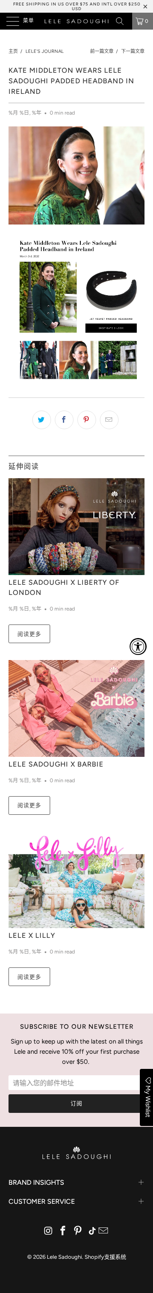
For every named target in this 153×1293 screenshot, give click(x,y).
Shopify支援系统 (105, 1257)
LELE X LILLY (31, 935)
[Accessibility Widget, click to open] (138, 646)
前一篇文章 (101, 51)
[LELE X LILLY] (76, 880)
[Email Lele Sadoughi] (103, 1231)
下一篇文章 (132, 51)
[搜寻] (122, 21)
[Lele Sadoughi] (76, 21)
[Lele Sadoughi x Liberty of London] (76, 526)
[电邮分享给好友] (109, 420)
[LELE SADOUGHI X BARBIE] (76, 708)
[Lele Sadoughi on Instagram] (48, 1231)
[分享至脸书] (64, 420)
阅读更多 (29, 634)
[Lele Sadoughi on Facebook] (63, 1231)
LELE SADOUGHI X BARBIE (56, 764)
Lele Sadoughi (64, 1257)
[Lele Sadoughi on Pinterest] (78, 1231)
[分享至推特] (41, 420)
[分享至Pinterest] (86, 420)
